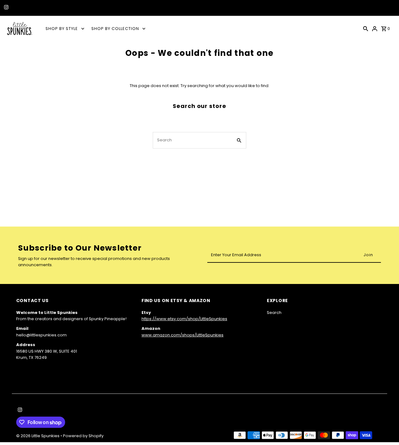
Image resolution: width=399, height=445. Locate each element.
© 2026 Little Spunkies (38, 436)
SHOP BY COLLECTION (115, 29)
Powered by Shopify (83, 436)
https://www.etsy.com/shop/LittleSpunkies (184, 319)
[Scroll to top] (386, 429)
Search (274, 312)
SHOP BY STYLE (62, 29)
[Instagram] (5, 8)
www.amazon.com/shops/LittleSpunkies (183, 335)
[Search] (366, 28)
